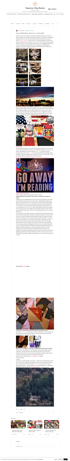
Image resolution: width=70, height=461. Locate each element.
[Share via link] (24, 409)
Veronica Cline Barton (35, 8)
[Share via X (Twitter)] (19, 409)
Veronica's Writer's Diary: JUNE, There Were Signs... (17, 431)
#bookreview (48, 23)
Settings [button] (55, 459)
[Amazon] (56, 9)
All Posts (12, 23)
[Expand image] (22, 55)
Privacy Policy (40, 459)
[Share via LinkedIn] (21, 409)
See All (58, 418)
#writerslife (18, 23)
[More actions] (53, 30)
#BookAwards (41, 23)
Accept (65, 459)
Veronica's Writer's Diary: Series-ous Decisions (50, 431)
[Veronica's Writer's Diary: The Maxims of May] (35, 424)
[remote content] (35, 251)
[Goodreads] (52, 9)
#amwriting (35, 23)
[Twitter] (49, 9)
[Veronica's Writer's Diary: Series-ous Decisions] (51, 424)
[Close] (68, 459)
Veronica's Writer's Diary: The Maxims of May (35, 431)
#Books (23, 23)
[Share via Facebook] (16, 409)
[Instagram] (54, 9)
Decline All (60, 459)
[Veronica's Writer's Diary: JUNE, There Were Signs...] (18, 424)
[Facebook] (51, 9)
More (52, 23)
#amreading (28, 23)
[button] (57, 23)
